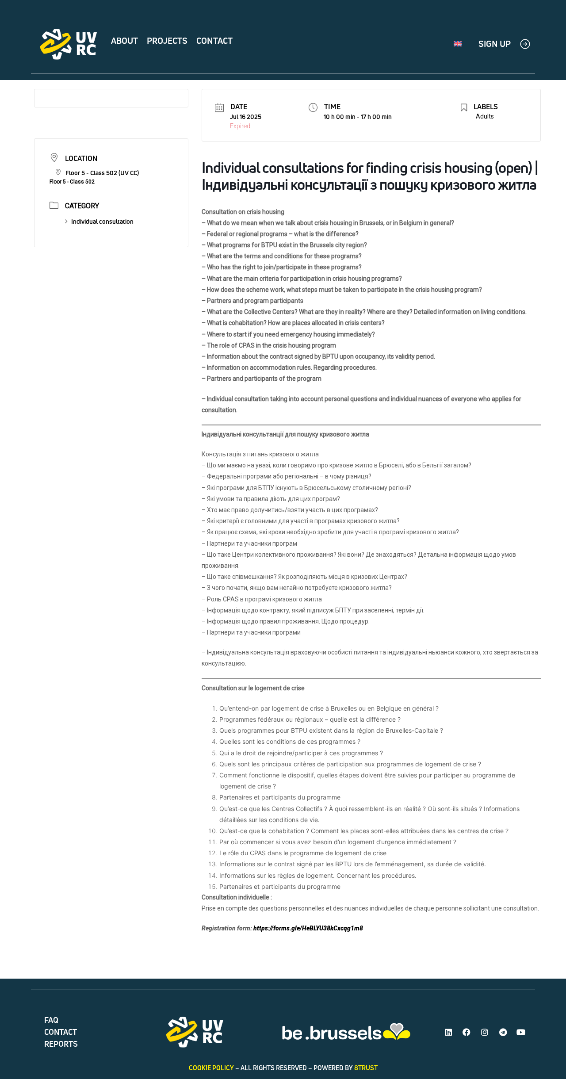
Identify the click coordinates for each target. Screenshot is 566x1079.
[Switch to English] (457, 44)
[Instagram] (485, 1032)
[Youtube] (521, 1032)
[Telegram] (503, 1032)
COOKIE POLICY (211, 1068)
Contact (214, 40)
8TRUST (366, 1068)
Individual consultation (102, 221)
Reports (61, 1044)
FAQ (51, 1020)
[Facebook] (466, 1032)
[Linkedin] (448, 1032)
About (124, 40)
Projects (167, 40)
